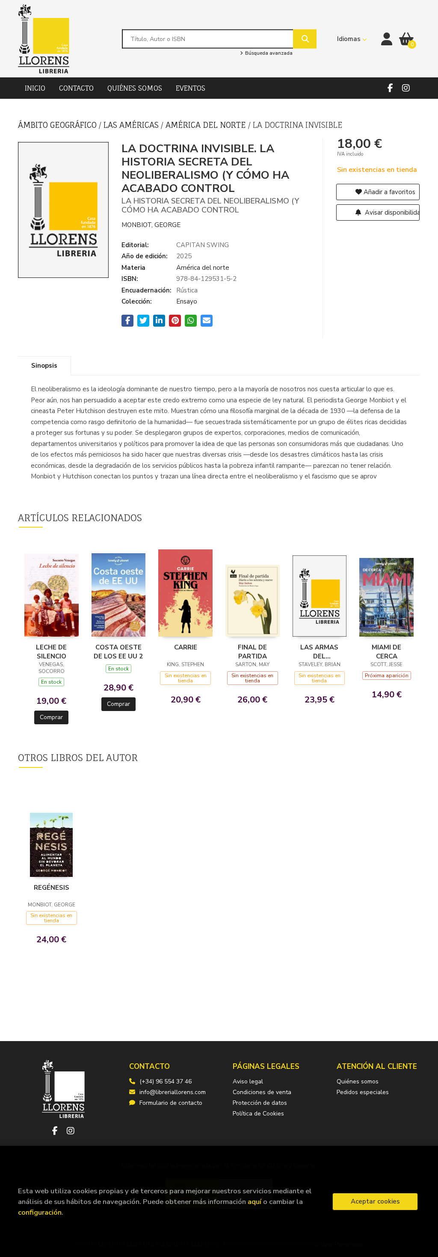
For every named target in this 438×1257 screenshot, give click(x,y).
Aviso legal (248, 1081)
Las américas (132, 125)
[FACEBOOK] (390, 88)
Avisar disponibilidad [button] (391, 212)
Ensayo (186, 301)
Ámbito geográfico (58, 125)
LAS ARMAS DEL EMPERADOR (319, 651)
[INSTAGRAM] (406, 88)
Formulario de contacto (170, 1103)
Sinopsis (44, 365)
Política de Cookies (258, 1113)
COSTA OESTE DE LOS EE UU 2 (118, 651)
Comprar (51, 717)
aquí (254, 1202)
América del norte (207, 125)
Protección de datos (260, 1103)
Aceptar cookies (375, 1201)
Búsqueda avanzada (268, 53)
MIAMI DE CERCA (386, 651)
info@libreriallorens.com (172, 1092)
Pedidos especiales (363, 1092)
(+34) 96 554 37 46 (165, 1081)
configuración (40, 1212)
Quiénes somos (358, 1081)
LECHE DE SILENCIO (51, 651)
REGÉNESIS (51, 887)
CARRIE (185, 647)
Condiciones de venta (262, 1092)
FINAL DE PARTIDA (252, 651)
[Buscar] (305, 38)
